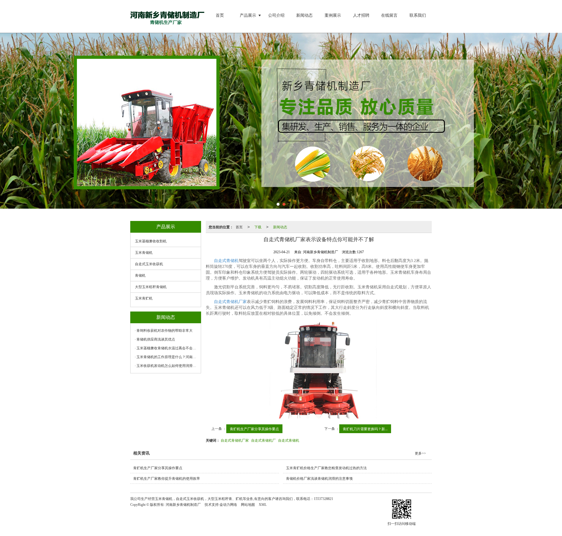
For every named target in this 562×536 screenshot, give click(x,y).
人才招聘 (361, 15)
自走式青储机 (288, 440)
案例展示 (333, 15)
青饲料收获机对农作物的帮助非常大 (164, 331)
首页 (220, 15)
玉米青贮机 (144, 298)
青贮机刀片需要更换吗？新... (365, 428)
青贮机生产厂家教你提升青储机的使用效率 (166, 479)
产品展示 (248, 15)
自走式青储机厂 (263, 440)
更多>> (420, 453)
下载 (257, 226)
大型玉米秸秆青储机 (151, 287)
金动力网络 (228, 505)
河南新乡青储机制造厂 (183, 505)
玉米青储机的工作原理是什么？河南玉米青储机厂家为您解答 (167, 357)
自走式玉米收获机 (149, 264)
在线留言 (389, 15)
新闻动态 (304, 15)
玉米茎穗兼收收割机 (151, 241)
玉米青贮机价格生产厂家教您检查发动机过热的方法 (326, 468)
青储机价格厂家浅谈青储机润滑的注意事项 (319, 479)
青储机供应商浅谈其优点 (155, 339)
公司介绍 (276, 15)
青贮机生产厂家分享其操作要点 (254, 428)
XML (263, 505)
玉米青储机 (144, 253)
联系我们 (417, 15)
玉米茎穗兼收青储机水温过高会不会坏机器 (167, 348)
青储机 (140, 275)
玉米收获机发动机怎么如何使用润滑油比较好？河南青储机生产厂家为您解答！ (167, 366)
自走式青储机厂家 (230, 302)
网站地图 (248, 505)
